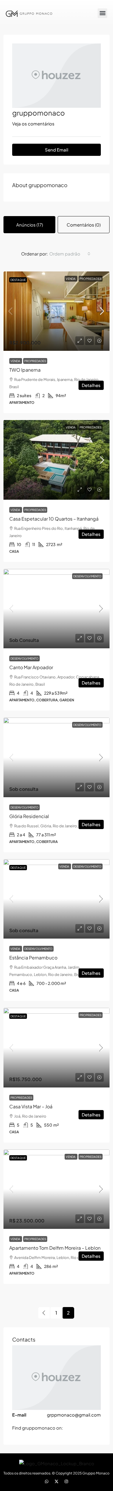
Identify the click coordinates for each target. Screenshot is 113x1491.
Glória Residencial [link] (29, 816)
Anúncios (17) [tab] (29, 224)
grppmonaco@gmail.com (74, 1414)
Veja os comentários (33, 123)
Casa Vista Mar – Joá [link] (30, 1106)
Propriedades (90, 278)
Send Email (56, 149)
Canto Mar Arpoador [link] (31, 667)
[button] (102, 13)
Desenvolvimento (87, 576)
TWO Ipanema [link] (25, 370)
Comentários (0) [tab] (84, 224)
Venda (71, 278)
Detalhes (91, 385)
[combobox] (69, 254)
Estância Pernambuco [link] (33, 958)
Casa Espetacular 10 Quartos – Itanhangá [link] (54, 519)
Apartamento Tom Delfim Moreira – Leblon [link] (55, 1248)
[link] (56, 311)
